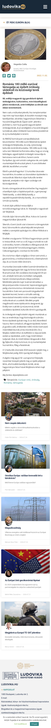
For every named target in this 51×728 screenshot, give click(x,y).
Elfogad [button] (34, 724)
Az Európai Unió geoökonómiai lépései (22, 580)
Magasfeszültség (13, 528)
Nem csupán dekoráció (15, 423)
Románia (8, 383)
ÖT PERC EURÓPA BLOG (18, 22)
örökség (35, 380)
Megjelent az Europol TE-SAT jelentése (22, 632)
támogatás (18, 383)
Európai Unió (24, 380)
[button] (45, 7)
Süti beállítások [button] (20, 724)
